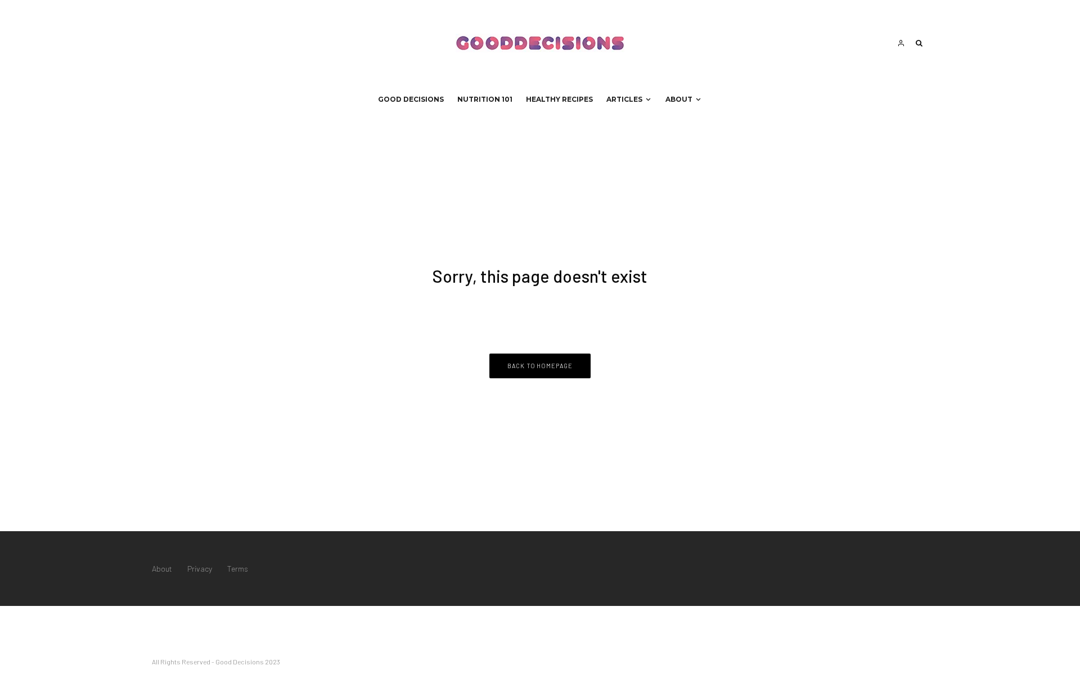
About (678, 99)
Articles (624, 99)
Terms (237, 568)
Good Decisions (411, 99)
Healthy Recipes (559, 99)
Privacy (199, 568)
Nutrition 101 (484, 99)
